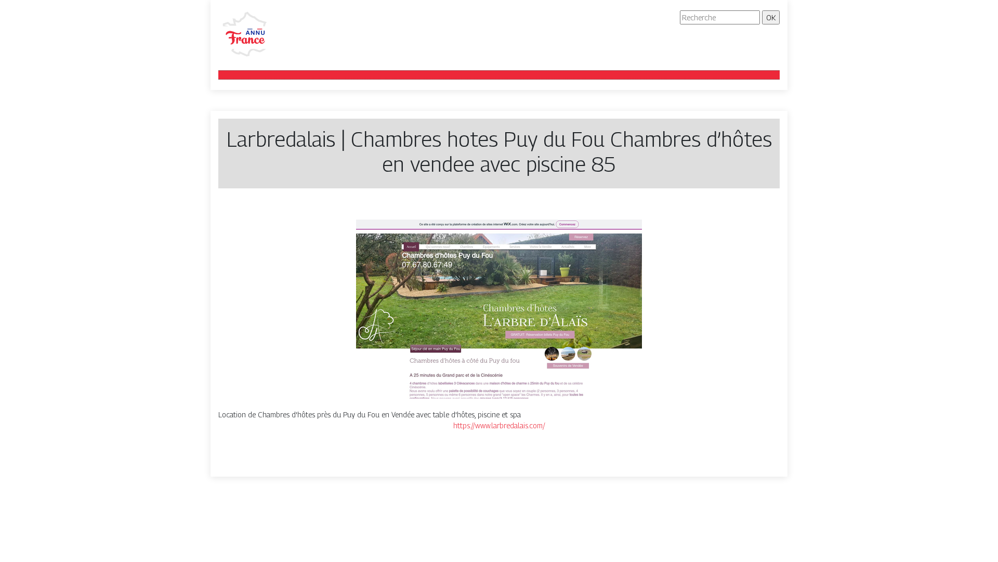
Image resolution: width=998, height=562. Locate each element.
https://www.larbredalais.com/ (499, 425)
